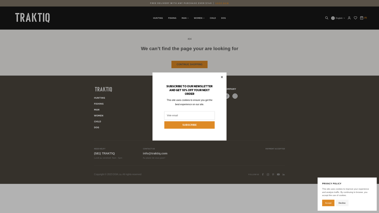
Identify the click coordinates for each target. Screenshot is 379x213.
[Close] (222, 77)
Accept (328, 203)
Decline (342, 203)
